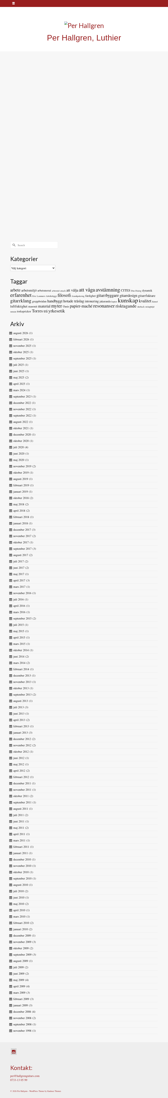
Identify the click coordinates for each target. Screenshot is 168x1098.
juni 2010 (18, 897)
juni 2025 (18, 371)
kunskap (128, 300)
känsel (155, 301)
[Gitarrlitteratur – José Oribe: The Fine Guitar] (84, 187)
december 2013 (22, 675)
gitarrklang (21, 172)
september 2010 (22, 878)
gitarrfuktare (146, 295)
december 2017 (22, 530)
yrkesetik (56, 311)
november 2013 (22, 682)
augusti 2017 (20, 555)
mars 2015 (19, 644)
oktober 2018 (21, 498)
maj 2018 (18, 504)
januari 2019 (20, 491)
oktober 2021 (21, 428)
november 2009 (22, 942)
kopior (114, 301)
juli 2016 (18, 599)
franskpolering (78, 296)
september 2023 (22, 396)
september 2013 (22, 694)
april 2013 (19, 720)
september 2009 (22, 954)
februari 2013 (21, 726)
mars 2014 (19, 663)
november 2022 (22, 409)
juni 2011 (18, 821)
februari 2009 (21, 999)
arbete (15, 290)
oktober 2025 (21, 352)
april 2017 (19, 580)
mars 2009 (19, 992)
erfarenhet (21, 294)
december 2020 (22, 434)
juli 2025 (18, 365)
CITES (125, 290)
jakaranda (105, 301)
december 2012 (22, 739)
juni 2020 (18, 453)
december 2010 (22, 859)
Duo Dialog (136, 290)
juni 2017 (18, 568)
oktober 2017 (21, 542)
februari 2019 (21, 485)
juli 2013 (18, 707)
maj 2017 (18, 574)
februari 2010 (21, 923)
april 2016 (19, 606)
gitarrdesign (128, 295)
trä (46, 310)
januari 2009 (20, 1005)
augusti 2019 (20, 479)
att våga (87, 289)
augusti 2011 (20, 809)
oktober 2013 (21, 688)
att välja (72, 290)
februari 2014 (21, 669)
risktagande (126, 306)
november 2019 (22, 466)
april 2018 (19, 510)
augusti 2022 (20, 422)
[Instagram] (14, 1051)
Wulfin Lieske (30, 114)
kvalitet (145, 301)
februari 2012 (21, 777)
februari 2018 (21, 517)
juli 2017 (18, 561)
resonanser (104, 305)
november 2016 (22, 593)
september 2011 (22, 802)
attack (63, 290)
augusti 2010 (20, 885)
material (44, 306)
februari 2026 (21, 339)
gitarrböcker (21, 235)
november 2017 (22, 536)
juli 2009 (18, 967)
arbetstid (55, 290)
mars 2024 (19, 390)
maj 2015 (18, 631)
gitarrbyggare (107, 295)
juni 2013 (18, 713)
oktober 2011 (21, 796)
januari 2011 (20, 853)
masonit (32, 306)
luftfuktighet (18, 306)
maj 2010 (18, 904)
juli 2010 (18, 891)
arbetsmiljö (29, 290)
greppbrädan (39, 301)
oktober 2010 (21, 872)
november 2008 (22, 1018)
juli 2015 (18, 625)
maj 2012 (18, 764)
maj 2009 (18, 980)
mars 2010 (19, 916)
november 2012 (22, 745)
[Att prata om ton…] (84, 129)
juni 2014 (18, 656)
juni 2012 (18, 758)
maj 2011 (18, 828)
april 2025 (19, 384)
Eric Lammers (38, 296)
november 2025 (22, 346)
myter (56, 306)
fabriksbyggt (51, 296)
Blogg (50, 89)
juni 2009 (18, 973)
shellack (140, 306)
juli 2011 (18, 815)
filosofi (64, 295)
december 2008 (22, 1012)
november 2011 (22, 790)
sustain (13, 311)
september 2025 (22, 358)
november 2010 (22, 866)
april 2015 (19, 637)
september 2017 (22, 549)
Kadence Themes (54, 1091)
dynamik (147, 290)
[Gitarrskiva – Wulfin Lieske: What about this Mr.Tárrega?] (84, 63)
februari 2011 (21, 847)
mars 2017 (19, 587)
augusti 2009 (20, 961)
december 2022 (22, 403)
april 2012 (19, 771)
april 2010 (19, 910)
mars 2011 (19, 840)
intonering (92, 301)
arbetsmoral (44, 290)
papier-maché (81, 306)
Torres (37, 311)
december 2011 (22, 783)
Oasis (66, 306)
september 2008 (22, 1024)
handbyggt (54, 300)
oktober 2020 (21, 441)
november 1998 (22, 1031)
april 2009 (19, 986)
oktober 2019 (21, 472)
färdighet (90, 296)
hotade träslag (73, 300)
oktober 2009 (21, 948)
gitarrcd (20, 114)
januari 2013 (20, 732)
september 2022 (22, 415)
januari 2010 (20, 929)
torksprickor (24, 311)
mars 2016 (19, 612)
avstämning (108, 289)
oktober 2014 (21, 650)
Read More (92, 105)
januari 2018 (20, 523)
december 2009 (22, 935)
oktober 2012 (21, 751)
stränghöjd (149, 306)
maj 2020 (18, 460)
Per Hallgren (26, 89)
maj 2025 (18, 377)
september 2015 (22, 618)
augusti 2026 (20, 333)
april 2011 (19, 834)
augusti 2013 (20, 701)
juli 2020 (18, 447)
